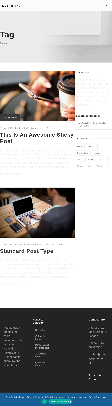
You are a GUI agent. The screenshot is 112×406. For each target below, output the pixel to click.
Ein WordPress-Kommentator (92, 123)
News (79, 166)
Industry (97, 153)
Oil (89, 166)
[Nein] (108, 399)
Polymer (100, 166)
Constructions (82, 153)
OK (44, 401)
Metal (79, 160)
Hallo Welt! (84, 126)
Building (92, 146)
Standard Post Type (26, 251)
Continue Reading (10, 174)
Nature (102, 160)
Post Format (58, 244)
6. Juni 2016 (6, 128)
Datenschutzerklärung (60, 401)
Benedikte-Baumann (29, 128)
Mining (90, 160)
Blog (48, 128)
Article (79, 146)
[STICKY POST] (37, 96)
